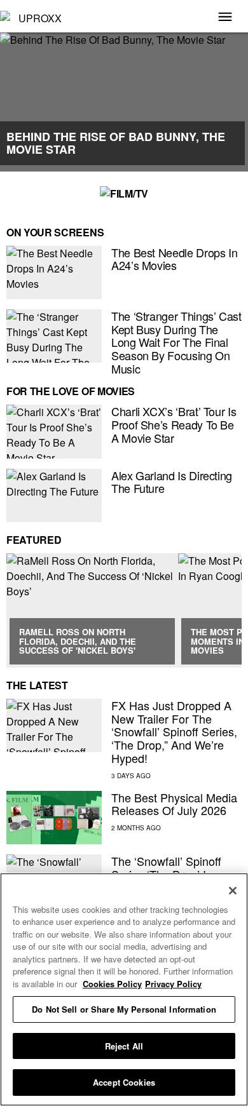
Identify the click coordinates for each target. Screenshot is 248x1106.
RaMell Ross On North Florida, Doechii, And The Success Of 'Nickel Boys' (77, 641)
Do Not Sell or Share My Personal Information (124, 1009)
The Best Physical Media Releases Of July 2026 (174, 804)
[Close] (233, 891)
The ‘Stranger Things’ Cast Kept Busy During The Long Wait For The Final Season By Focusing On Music (176, 342)
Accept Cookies (124, 1082)
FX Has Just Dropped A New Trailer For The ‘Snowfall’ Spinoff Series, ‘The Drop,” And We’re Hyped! (174, 731)
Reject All (124, 1046)
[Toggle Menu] (225, 17)
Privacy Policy (173, 984)
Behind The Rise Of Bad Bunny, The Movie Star (115, 143)
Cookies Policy (112, 984)
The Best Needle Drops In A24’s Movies (174, 259)
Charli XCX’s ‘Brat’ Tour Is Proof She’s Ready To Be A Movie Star (173, 424)
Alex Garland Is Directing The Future (171, 482)
